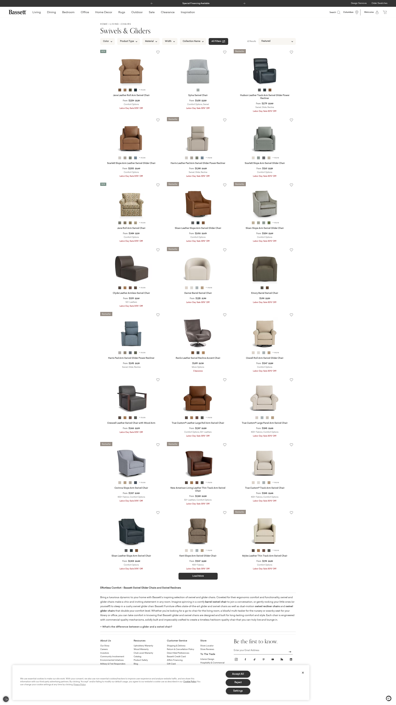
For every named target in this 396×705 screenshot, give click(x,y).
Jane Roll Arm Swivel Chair (131, 228)
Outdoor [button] (137, 12)
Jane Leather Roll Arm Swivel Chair (131, 95)
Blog (136, 664)
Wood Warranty (141, 649)
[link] (359, 3)
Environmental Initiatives (112, 660)
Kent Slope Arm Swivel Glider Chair (197, 556)
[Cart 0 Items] (385, 12)
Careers (104, 649)
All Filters (216, 41)
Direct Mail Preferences (178, 653)
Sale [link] (152, 12)
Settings (238, 691)
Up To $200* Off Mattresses (198, 3)
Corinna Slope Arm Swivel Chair (131, 488)
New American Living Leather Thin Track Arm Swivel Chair (197, 489)
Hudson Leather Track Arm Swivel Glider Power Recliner (264, 97)
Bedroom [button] (68, 12)
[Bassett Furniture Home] (17, 12)
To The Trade (207, 654)
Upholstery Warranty (143, 646)
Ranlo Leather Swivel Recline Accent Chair (198, 358)
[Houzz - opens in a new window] (281, 659)
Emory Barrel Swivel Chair (264, 293)
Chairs (126, 24)
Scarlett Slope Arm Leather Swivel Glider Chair (131, 163)
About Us (105, 641)
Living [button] (36, 12)
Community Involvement (112, 657)
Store (203, 641)
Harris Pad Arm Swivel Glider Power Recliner (131, 358)
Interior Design (207, 659)
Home (104, 24)
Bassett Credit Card (176, 657)
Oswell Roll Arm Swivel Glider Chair (264, 358)
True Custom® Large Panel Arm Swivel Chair (265, 423)
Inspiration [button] (188, 12)
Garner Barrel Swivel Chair (198, 293)
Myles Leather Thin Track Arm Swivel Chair (264, 556)
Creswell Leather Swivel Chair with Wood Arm (131, 423)
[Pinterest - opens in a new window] (263, 659)
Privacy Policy (79, 685)
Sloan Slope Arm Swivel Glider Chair (265, 228)
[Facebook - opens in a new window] (245, 659)
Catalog (137, 657)
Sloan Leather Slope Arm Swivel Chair (131, 556)
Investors (104, 653)
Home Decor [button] (103, 12)
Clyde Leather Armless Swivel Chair (131, 293)
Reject (238, 682)
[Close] (302, 672)
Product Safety (141, 660)
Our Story (104, 646)
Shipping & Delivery (176, 646)
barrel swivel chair (216, 602)
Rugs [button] (121, 12)
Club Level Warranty (143, 653)
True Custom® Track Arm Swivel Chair (264, 488)
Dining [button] (51, 12)
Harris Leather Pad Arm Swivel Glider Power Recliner (198, 163)
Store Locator (206, 646)
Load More (198, 576)
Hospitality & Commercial (212, 663)
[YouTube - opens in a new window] (272, 659)
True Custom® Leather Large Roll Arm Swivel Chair (198, 423)
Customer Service (177, 641)
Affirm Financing (175, 660)
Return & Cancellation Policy (180, 649)
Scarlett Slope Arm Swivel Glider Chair (265, 163)
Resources (140, 641)
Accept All (238, 674)
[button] (152, 3)
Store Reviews (207, 649)
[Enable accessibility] (6, 699)
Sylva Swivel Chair (198, 95)
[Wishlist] (157, 52)
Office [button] (85, 12)
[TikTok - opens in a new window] (254, 659)
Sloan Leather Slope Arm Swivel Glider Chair (198, 228)
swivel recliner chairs (267, 606)
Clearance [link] (168, 12)
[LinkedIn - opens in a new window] (290, 659)
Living (114, 24)
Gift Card (171, 664)
